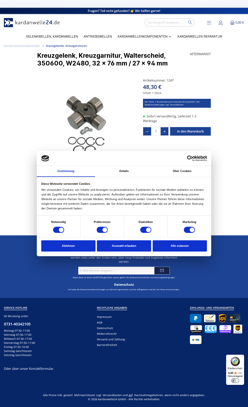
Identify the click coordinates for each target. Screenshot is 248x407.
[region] (86, 119)
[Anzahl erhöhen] (165, 131)
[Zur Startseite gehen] (33, 22)
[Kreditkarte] (234, 318)
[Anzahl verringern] (147, 131)
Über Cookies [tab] (182, 171)
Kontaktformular (41, 369)
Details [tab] (124, 171)
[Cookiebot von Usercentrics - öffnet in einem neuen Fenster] (190, 158)
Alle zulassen (180, 246)
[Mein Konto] (221, 23)
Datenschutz (105, 328)
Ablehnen (68, 246)
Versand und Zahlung (111, 339)
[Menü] (241, 357)
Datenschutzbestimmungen (93, 289)
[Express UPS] (237, 329)
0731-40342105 (17, 324)
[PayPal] (196, 318)
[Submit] (162, 270)
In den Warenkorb (190, 131)
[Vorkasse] (209, 318)
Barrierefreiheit (107, 345)
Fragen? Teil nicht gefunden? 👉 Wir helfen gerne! (124, 11)
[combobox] (165, 22)
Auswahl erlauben (124, 246)
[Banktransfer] (196, 339)
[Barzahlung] (210, 329)
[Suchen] (190, 22)
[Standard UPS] (222, 318)
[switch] (102, 230)
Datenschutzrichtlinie (140, 277)
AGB (138, 289)
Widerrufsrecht (107, 334)
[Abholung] (225, 329)
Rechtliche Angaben (112, 308)
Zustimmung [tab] (66, 171)
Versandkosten (112, 395)
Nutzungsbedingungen (164, 277)
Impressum (104, 317)
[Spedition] (196, 329)
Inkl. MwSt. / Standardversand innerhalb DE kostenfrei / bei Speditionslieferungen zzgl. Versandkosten (172, 103)
